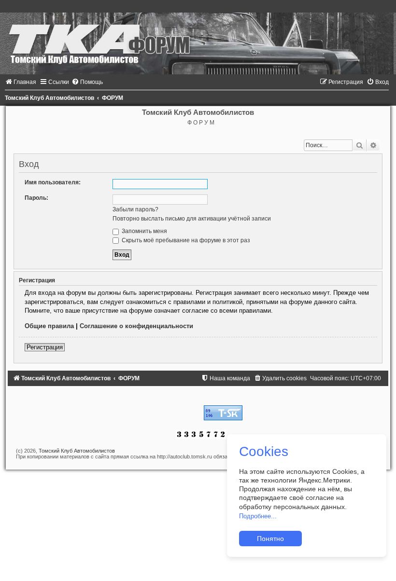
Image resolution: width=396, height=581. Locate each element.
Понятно (270, 538)
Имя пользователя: (53, 182)
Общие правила (49, 326)
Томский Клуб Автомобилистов (77, 451)
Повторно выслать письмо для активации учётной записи (192, 218)
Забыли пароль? (135, 209)
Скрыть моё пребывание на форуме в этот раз (185, 240)
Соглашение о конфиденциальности (136, 326)
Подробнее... (258, 516)
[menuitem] (20, 82)
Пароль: (36, 197)
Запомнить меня (143, 231)
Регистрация (45, 347)
